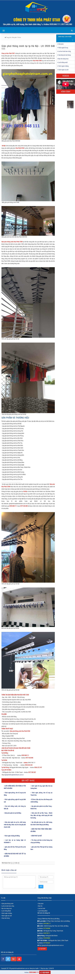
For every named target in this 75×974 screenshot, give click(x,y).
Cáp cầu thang (5, 918)
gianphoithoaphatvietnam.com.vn (14, 774)
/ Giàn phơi (14, 37)
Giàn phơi (60, 44)
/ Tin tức (19, 37)
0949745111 (46, 933)
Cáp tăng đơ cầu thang (64, 55)
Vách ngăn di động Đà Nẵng (12, 836)
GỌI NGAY (43, 948)
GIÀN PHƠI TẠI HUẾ (36, 836)
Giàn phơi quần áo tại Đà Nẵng (12, 813)
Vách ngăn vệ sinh (63, 70)
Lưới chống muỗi (62, 62)
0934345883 (46, 938)
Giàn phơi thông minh (7, 903)
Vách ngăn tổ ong (63, 47)
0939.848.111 (47, 923)
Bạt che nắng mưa (63, 58)
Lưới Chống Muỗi (6, 911)
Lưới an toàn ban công (64, 51)
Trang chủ (8, 37)
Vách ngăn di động (63, 66)
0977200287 (46, 943)
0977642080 (46, 928)
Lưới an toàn (41, 908)
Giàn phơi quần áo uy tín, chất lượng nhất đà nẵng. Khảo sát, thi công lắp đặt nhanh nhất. (15, 824)
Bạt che (40, 906)
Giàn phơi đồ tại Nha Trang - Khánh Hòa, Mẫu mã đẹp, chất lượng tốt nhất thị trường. (41, 815)
